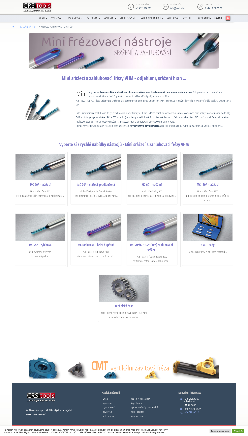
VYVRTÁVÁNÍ (56, 18)
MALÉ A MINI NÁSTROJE (151, 18)
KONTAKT (218, 18)
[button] (228, 18)
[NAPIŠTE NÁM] (166, 7)
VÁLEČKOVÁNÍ (92, 18)
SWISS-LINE (187, 18)
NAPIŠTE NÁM (176, 4)
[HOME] (13, 27)
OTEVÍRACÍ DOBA (212, 4)
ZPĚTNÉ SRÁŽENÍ (127, 18)
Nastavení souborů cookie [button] (220, 431)
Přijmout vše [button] (238, 431)
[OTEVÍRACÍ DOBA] (200, 7)
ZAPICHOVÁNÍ (173, 18)
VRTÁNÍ (42, 18)
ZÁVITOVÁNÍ (109, 18)
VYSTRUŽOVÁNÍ (74, 18)
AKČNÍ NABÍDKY (204, 18)
